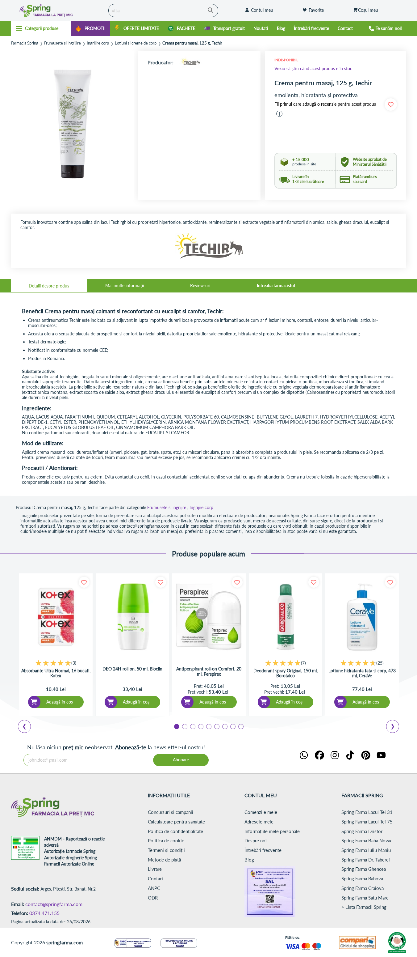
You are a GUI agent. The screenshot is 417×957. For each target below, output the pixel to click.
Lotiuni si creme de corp (135, 43)
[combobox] (163, 10)
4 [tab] (200, 726)
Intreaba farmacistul (276, 285)
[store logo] (58, 10)
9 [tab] (240, 726)
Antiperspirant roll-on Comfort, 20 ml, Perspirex (208, 671)
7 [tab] (224, 726)
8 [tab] (232, 726)
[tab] (49, 285)
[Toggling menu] (41, 28)
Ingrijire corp (98, 43)
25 (379, 663)
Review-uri (200, 285)
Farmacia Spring (24, 43)
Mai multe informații (124, 285)
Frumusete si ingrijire (62, 43)
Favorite (316, 10)
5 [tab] (208, 726)
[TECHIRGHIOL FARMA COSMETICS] (190, 62)
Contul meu (262, 10)
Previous (28, 727)
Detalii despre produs (49, 285)
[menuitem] (90, 28)
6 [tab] (216, 726)
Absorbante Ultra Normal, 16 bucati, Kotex (55, 673)
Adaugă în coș (59, 701)
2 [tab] (184, 726)
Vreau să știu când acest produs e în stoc (313, 68)
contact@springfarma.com (53, 904)
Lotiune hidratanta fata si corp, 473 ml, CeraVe (362, 673)
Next (394, 727)
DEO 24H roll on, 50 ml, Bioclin (132, 668)
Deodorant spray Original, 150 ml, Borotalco (285, 673)
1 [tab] (176, 726)
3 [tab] (192, 726)
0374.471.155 (44, 913)
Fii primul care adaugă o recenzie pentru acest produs (325, 104)
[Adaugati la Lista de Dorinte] (84, 582)
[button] (279, 114)
